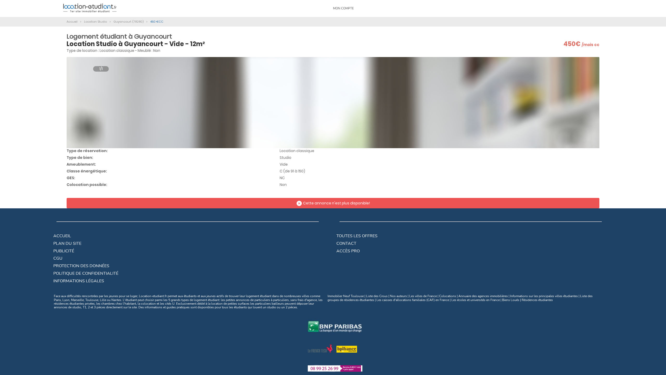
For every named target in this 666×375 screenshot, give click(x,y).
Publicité (63, 251)
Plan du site (67, 243)
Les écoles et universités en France (475, 300)
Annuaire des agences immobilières (483, 296)
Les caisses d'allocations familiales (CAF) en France (412, 300)
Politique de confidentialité (85, 273)
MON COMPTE (343, 8)
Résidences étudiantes (537, 300)
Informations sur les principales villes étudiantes (544, 296)
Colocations (447, 296)
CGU (57, 258)
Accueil (62, 236)
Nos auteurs (398, 296)
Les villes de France (423, 296)
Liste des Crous (377, 296)
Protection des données (81, 266)
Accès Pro (348, 251)
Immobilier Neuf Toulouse (346, 296)
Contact (346, 243)
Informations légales (78, 281)
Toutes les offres (356, 236)
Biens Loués (510, 300)
